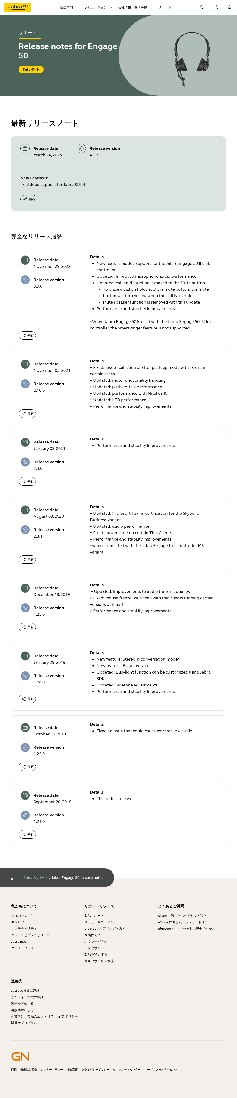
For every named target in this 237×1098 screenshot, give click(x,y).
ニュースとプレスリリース (30, 935)
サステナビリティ (24, 929)
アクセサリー (94, 948)
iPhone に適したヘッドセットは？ (183, 922)
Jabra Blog (19, 942)
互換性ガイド (94, 935)
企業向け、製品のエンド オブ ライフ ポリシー (44, 1016)
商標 (14, 1069)
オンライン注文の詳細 (27, 997)
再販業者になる (22, 1010)
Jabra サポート (35, 877)
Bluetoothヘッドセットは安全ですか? (185, 929)
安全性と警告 (28, 1069)
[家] (12, 877)
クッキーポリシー (52, 1069)
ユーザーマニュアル (99, 922)
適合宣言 (72, 1069)
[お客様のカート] (228, 7)
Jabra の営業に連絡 (25, 991)
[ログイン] (215, 7)
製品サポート (94, 916)
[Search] (202, 7)
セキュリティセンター (127, 1069)
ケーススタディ (22, 948)
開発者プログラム (24, 1023)
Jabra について (22, 916)
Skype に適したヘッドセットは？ (182, 916)
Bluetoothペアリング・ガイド (106, 929)
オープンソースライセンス (161, 1069)
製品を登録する (22, 1004)
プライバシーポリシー (95, 1069)
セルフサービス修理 (99, 961)
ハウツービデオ (95, 942)
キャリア (17, 922)
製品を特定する (95, 955)
